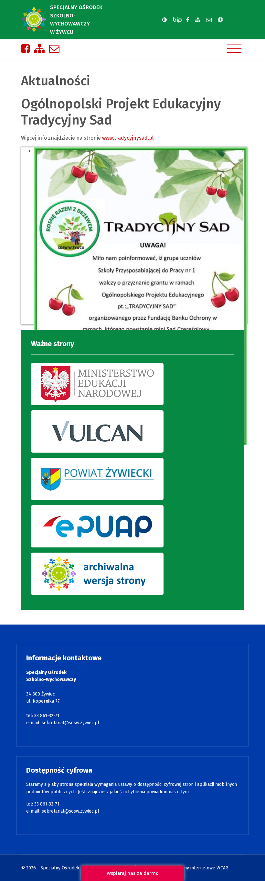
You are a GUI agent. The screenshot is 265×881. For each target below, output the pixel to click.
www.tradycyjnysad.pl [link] (128, 138)
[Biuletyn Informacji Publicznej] (178, 20)
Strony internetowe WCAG (201, 868)
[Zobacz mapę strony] (198, 20)
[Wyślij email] (209, 20)
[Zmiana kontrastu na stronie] (164, 19)
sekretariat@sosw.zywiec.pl (70, 723)
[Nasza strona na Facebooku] (188, 20)
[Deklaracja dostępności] (220, 20)
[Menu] (234, 48)
